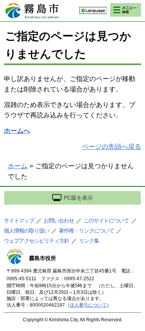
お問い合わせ (59, 220)
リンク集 (89, 241)
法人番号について (88, 305)
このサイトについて (106, 220)
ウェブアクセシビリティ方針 (36, 241)
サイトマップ (19, 220)
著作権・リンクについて (86, 231)
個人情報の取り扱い (26, 231)
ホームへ (17, 130)
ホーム (17, 166)
